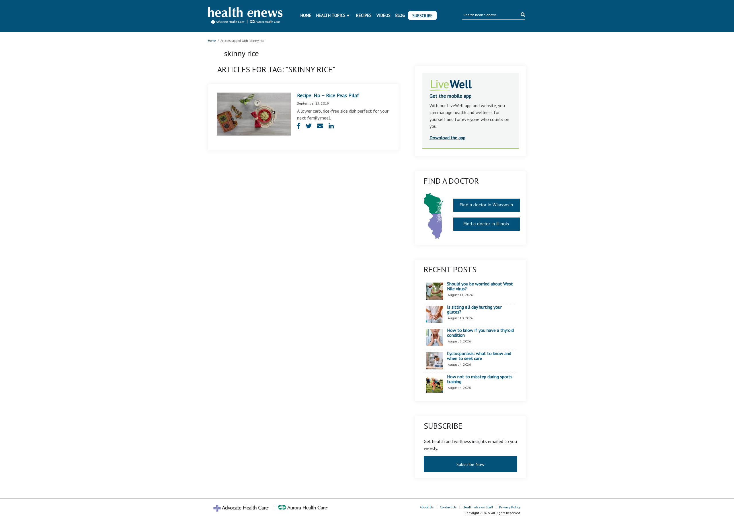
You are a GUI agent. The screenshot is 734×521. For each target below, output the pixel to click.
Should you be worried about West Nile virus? (480, 286)
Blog (400, 15)
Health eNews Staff (478, 507)
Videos (383, 15)
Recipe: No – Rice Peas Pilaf (328, 95)
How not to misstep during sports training (479, 379)
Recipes (364, 15)
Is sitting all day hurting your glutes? (474, 310)
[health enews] (245, 16)
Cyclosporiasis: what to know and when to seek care (479, 356)
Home (305, 15)
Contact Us (448, 507)
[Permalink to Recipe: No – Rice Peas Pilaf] (254, 113)
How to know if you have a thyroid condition (480, 333)
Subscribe (422, 15)
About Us (427, 507)
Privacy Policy (510, 507)
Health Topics (330, 15)
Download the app (447, 137)
